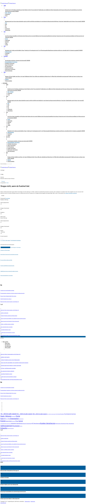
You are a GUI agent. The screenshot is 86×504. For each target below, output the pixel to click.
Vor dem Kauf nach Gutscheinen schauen (7, 332)
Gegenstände (7, 40)
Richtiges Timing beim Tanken (60, 21)
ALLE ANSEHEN (16, 11)
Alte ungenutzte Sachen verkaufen (6, 327)
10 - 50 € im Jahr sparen (5, 240)
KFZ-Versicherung (8, 66)
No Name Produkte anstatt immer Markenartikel (8, 315)
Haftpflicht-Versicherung (9, 63)
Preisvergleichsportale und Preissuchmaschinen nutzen (10, 335)
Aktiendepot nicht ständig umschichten (12, 50)
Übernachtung (7, 30)
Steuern (6, 54)
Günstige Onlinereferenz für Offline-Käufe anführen (50, 76)
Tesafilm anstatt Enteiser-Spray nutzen (73, 21)
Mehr (5, 72)
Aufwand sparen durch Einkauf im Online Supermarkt (9, 321)
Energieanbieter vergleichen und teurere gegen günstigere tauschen (12, 293)
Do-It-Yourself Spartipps (60, 414)
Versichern (6, 56)
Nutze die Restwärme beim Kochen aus (22, 36)
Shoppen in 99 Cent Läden (9, 76)
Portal (6, 15)
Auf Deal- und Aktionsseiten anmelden (7, 324)
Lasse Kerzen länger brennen (10, 36)
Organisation (7, 14)
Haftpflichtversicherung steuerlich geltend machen (9, 271)
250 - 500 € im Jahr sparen (51, 414)
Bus (5, 26)
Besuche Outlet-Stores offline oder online (34, 76)
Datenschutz (27, 501)
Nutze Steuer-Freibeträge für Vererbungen (27, 50)
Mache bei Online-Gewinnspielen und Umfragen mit (56, 10)
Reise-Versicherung (8, 70)
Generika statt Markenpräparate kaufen (7, 265)
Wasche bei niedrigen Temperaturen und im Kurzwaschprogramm (60, 36)
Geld (4, 46)
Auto (6, 23)
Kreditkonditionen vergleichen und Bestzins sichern (56, 50)
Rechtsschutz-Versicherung (10, 69)
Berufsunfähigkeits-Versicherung (11, 62)
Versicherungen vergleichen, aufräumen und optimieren (15, 60)
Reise (5, 17)
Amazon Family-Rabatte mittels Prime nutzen (27, 10)
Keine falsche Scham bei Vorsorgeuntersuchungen (9, 254)
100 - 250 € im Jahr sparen (39, 414)
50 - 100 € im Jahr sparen (24, 414)
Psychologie (7, 53)
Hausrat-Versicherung (9, 65)
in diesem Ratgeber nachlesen (71, 193)
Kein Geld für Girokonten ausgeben (71, 50)
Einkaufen (7, 79)
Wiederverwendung (8, 81)
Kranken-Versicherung (9, 68)
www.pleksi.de (3, 503)
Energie (6, 39)
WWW (5, 5)
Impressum (33, 501)
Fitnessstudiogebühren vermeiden (6, 275)
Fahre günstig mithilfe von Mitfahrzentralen (30, 21)
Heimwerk (7, 41)
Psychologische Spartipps (16, 240)
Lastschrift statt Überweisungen (41, 50)
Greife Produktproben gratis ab (41, 10)
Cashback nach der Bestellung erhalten (12, 10)
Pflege (6, 43)
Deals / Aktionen (8, 12)
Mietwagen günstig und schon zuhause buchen (13, 21)
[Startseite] (8, 3)
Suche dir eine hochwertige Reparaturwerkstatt (46, 21)
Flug (6, 27)
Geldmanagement (8, 52)
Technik (6, 44)
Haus (4, 31)
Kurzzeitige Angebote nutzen (5, 329)
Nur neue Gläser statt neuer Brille (20, 76)
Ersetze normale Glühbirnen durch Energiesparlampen (39, 36)
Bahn (6, 24)
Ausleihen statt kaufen (4, 312)
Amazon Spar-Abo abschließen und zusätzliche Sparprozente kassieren (13, 318)
